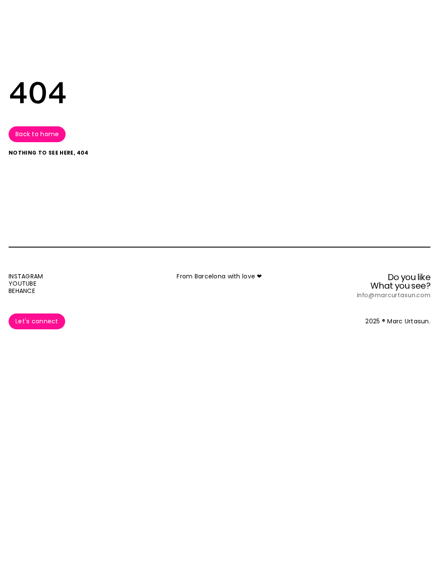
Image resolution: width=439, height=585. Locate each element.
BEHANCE (22, 291)
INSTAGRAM (26, 276)
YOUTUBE (22, 283)
